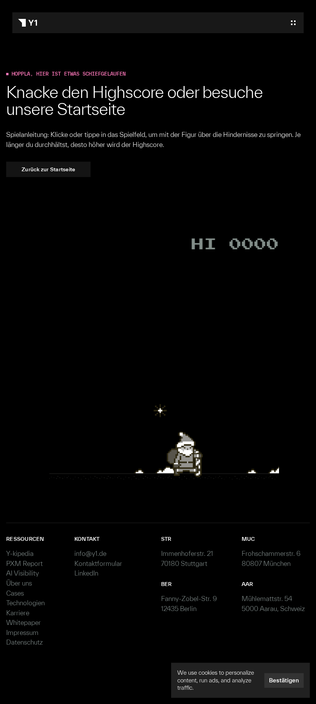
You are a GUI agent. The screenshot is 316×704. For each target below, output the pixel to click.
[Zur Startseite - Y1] (27, 23)
